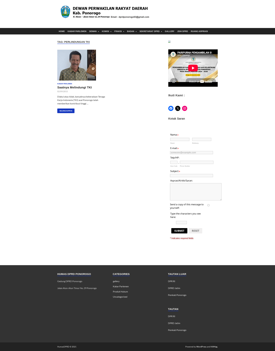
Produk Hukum (120, 291)
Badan (130, 31)
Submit (179, 230)
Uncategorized (120, 296)
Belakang (195, 143)
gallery (116, 281)
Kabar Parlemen (77, 31)
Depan (172, 143)
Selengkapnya (64, 110)
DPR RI (171, 281)
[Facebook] (170, 108)
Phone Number (185, 166)
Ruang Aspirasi (199, 31)
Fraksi (118, 31)
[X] (177, 108)
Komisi (105, 31)
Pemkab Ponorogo (177, 295)
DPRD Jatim (174, 288)
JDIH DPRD (182, 31)
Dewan (93, 31)
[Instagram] (184, 108)
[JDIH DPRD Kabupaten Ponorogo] (169, 41)
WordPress (201, 346)
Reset (195, 230)
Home (62, 31)
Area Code (173, 166)
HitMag (214, 346)
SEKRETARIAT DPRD (150, 31)
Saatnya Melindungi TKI (74, 87)
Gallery (169, 31)
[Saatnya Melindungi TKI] (82, 65)
